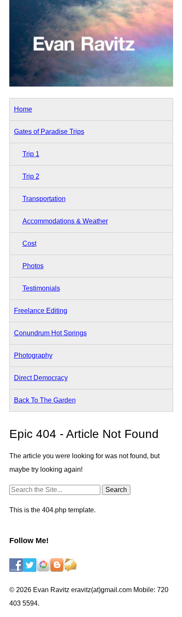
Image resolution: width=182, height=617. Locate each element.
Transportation (44, 198)
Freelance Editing (40, 310)
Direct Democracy (41, 377)
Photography (33, 355)
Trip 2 (30, 176)
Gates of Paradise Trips (49, 131)
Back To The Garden (45, 400)
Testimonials (41, 288)
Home (23, 109)
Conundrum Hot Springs (50, 333)
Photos (33, 265)
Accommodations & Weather (65, 221)
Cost (29, 243)
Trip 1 (30, 154)
